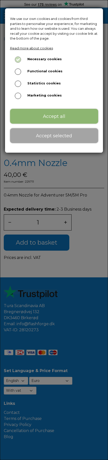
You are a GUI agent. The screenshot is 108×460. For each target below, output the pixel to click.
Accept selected (54, 136)
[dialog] (54, 230)
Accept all (54, 116)
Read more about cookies (31, 48)
